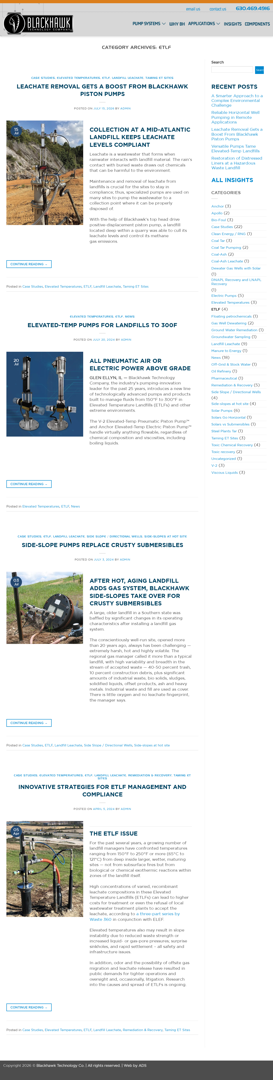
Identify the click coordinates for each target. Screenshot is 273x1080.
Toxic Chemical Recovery (232, 445)
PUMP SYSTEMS (146, 23)
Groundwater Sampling (230, 337)
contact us (218, 8)
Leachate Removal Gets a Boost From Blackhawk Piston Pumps (237, 134)
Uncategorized (223, 459)
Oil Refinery (221, 371)
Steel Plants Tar (224, 431)
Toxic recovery (223, 452)
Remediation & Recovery (150, 775)
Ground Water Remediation (234, 330)
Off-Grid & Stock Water (231, 364)
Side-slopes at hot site (165, 536)
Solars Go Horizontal (228, 417)
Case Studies (43, 78)
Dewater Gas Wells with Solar (236, 268)
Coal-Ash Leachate (227, 261)
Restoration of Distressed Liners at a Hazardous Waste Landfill (236, 163)
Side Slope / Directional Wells (114, 536)
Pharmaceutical (224, 378)
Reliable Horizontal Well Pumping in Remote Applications (235, 117)
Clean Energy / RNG (228, 234)
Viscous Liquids (224, 472)
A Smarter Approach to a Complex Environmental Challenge (237, 100)
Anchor (217, 206)
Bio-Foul (218, 220)
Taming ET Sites (159, 78)
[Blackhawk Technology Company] (38, 24)
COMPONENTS (257, 24)
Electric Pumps (224, 295)
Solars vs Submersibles (230, 424)
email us (193, 8)
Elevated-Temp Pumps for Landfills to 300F (102, 325)
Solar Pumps (221, 410)
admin (125, 108)
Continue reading (29, 264)
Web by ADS (135, 1065)
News (130, 316)
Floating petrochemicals (231, 316)
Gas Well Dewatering (229, 323)
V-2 (214, 465)
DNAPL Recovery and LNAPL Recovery (236, 282)
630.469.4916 (253, 8)
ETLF (106, 78)
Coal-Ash (219, 254)
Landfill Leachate (128, 78)
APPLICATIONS (201, 23)
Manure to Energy (226, 351)
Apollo (216, 213)
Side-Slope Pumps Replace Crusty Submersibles (102, 545)
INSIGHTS (233, 24)
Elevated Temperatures (78, 78)
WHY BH (177, 24)
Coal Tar (218, 241)
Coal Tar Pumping (226, 247)
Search (217, 62)
